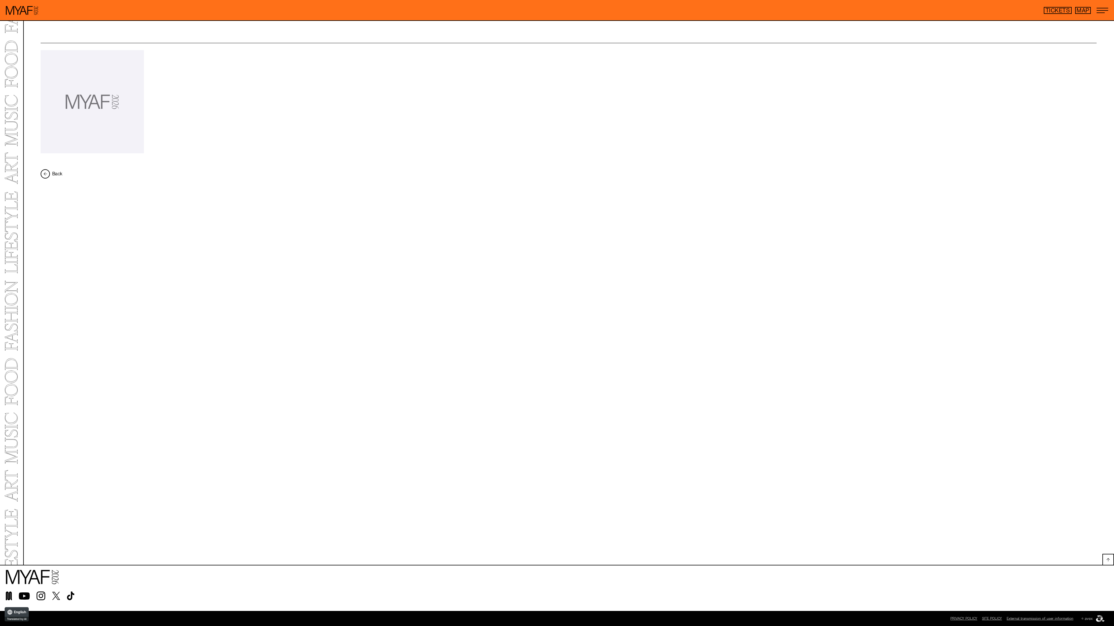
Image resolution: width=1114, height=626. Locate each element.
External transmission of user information (1040, 618)
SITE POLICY (992, 618)
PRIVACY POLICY (963, 618)
